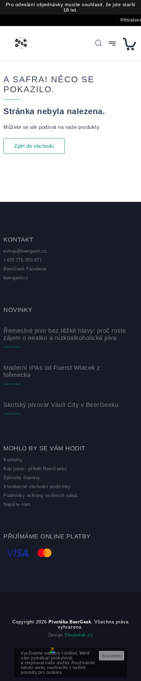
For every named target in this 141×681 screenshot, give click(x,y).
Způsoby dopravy (21, 477)
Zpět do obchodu (34, 146)
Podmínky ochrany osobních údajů (40, 495)
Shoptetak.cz (78, 634)
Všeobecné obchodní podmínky (37, 486)
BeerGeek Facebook (25, 268)
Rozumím (111, 656)
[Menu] (112, 43)
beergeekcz (15, 277)
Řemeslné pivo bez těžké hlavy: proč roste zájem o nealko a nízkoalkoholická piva (64, 334)
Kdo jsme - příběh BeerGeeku (35, 468)
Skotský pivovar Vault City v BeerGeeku (60, 404)
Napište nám (16, 504)
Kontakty (13, 459)
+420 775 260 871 (22, 260)
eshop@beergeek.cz (25, 251)
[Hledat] (98, 43)
